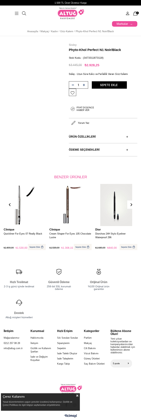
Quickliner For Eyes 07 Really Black (23, 233)
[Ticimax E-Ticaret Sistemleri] (70, 416)
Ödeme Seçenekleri (84, 149)
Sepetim (61, 348)
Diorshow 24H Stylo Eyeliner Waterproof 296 (110, 235)
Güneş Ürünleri (92, 358)
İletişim (34, 343)
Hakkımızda (36, 337)
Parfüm (88, 337)
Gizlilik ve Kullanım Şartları (40, 350)
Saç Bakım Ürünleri (94, 363)
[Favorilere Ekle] (72, 92)
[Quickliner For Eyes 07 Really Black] (25, 205)
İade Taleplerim (65, 358)
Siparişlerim (63, 343)
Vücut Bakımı (91, 353)
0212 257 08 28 (12, 343)
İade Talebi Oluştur (67, 353)
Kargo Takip (63, 363)
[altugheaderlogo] (71, 389)
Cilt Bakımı (90, 348)
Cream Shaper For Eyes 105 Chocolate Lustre (70, 235)
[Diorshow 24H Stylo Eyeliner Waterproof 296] (116, 205)
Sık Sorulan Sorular (67, 337)
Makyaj (88, 343)
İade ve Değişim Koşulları (39, 358)
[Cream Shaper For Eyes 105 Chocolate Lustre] (70, 205)
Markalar (122, 23)
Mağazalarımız (11, 337)
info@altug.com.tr (13, 348)
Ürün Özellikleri (82, 136)
